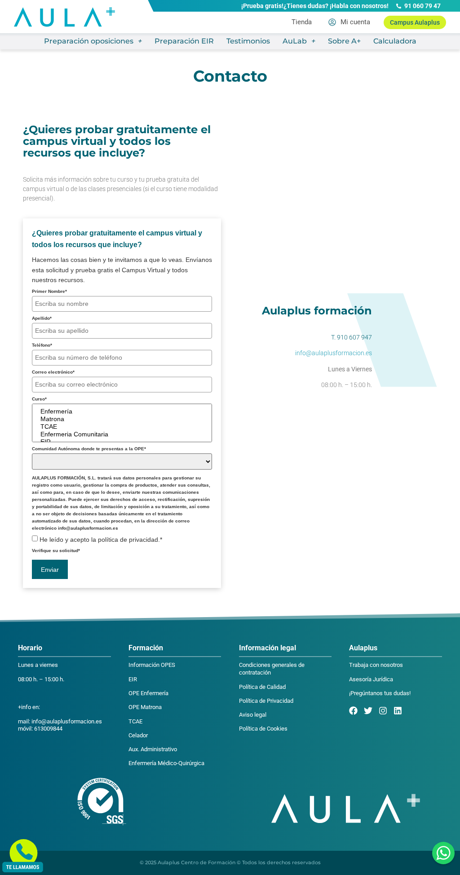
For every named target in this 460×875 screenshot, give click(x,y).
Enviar (50, 569)
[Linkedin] (398, 710)
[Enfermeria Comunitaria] (122, 434)
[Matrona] (122, 419)
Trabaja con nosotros (376, 665)
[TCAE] (122, 427)
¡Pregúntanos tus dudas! (380, 693)
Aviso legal (252, 714)
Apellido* (42, 318)
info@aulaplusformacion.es (333, 353)
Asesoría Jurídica (371, 679)
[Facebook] (353, 710)
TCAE (135, 721)
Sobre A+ (344, 41)
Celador (138, 735)
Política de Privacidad (266, 700)
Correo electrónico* (53, 372)
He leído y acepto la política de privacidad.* (101, 539)
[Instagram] (383, 710)
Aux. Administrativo (152, 749)
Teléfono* (42, 345)
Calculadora (394, 41)
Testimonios (248, 41)
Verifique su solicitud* (56, 551)
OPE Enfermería (148, 693)
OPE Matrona (145, 707)
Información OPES (151, 665)
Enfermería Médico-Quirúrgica (166, 763)
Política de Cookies (263, 728)
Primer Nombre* (49, 291)
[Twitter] (368, 710)
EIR (132, 679)
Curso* (39, 399)
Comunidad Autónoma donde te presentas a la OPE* (89, 449)
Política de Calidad (262, 686)
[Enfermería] (122, 411)
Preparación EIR (184, 41)
